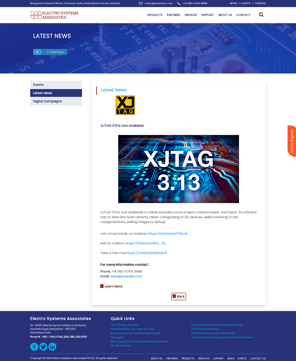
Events (38, 84)
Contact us (258, 358)
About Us (156, 358)
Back (181, 296)
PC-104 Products (121, 345)
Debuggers (117, 337)
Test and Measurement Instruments (213, 333)
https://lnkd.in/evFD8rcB (167, 233)
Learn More (113, 286)
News (230, 358)
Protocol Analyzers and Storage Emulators (217, 325)
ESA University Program (125, 325)
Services (204, 358)
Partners (172, 358)
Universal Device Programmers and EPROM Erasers (222, 337)
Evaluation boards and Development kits (136, 333)
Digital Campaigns (47, 101)
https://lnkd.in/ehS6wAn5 (146, 253)
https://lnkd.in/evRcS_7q (145, 243)
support (218, 358)
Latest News (57, 52)
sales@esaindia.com (126, 276)
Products (188, 358)
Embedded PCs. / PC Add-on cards (132, 329)
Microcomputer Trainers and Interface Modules (139, 341)
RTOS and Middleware (204, 329)
